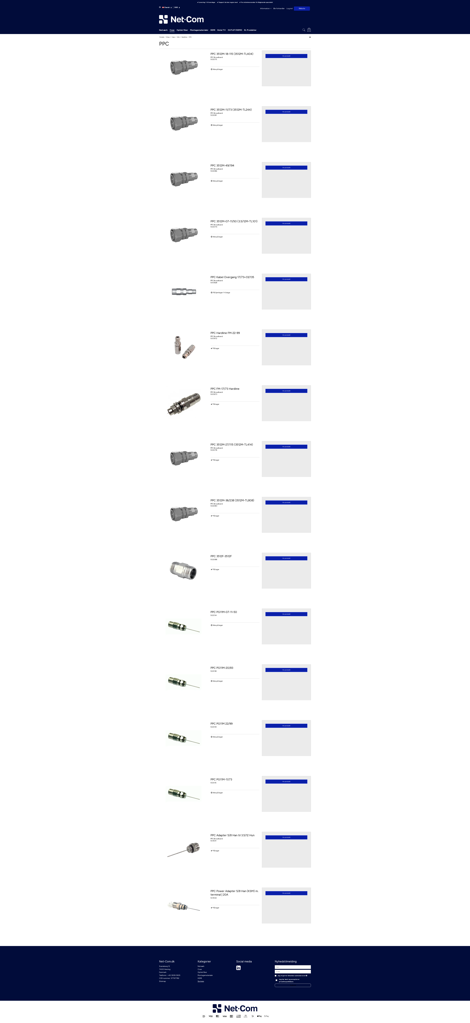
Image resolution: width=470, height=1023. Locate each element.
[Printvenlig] (310, 37)
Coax (200, 969)
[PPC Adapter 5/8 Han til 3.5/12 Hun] (183, 856)
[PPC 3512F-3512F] (183, 577)
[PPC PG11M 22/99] (183, 744)
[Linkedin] (238, 969)
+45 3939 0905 (174, 975)
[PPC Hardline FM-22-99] (183, 353)
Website (302, 8)
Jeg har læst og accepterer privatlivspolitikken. (289, 980)
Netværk (201, 966)
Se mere (201, 981)
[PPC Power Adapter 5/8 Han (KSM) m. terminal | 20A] (183, 912)
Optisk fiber (202, 972)
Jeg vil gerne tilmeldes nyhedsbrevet (292, 975)
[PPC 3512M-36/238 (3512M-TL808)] (183, 521)
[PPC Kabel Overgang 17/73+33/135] (183, 298)
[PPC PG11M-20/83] (183, 688)
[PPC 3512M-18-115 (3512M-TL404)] (183, 74)
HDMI (200, 978)
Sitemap (162, 981)
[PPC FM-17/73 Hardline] (183, 409)
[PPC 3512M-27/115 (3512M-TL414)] (183, 465)
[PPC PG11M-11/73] (183, 800)
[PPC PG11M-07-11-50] (183, 633)
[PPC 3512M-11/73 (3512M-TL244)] (183, 130)
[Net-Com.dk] (235, 19)
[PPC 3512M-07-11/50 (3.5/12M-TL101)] (183, 242)
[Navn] (293, 967)
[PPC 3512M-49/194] (183, 186)
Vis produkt (286, 56)
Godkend (293, 985)
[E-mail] (293, 971)
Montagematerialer (205, 975)
